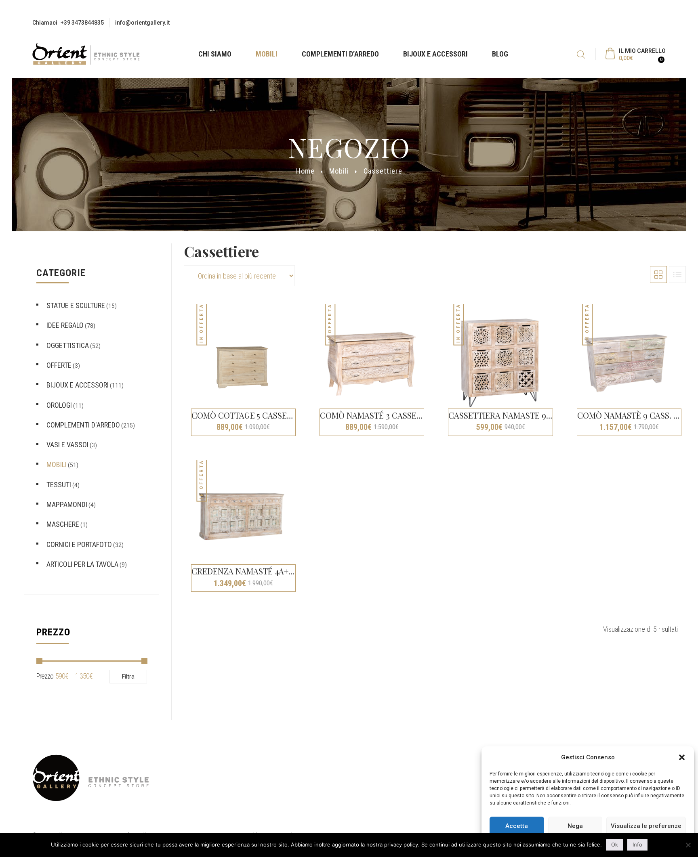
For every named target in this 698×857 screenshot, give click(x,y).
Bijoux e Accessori (435, 54)
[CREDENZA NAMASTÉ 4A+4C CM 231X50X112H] (242, 518)
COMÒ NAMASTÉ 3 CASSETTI (374, 415)
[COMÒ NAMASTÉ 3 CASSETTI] (370, 362)
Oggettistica (67, 345)
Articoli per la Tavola (82, 564)
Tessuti (58, 484)
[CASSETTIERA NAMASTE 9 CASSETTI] (499, 362)
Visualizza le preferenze (646, 826)
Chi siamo (214, 54)
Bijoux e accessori (77, 385)
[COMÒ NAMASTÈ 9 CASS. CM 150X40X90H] (628, 362)
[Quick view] (302, 313)
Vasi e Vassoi (67, 444)
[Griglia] (658, 274)
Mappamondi (66, 504)
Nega (575, 826)
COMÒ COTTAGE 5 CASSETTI (245, 415)
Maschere (62, 524)
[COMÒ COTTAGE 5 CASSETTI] (242, 362)
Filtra (128, 676)
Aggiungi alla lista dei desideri (302, 327)
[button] (682, 757)
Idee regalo (65, 325)
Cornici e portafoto (79, 544)
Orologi (59, 405)
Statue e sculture (75, 305)
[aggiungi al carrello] (302, 438)
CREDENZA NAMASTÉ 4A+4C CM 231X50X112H (275, 571)
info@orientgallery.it (142, 22)
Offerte (58, 365)
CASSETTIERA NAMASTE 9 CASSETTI (516, 415)
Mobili (267, 54)
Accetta (516, 826)
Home (305, 171)
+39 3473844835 (82, 22)
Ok (614, 844)
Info (637, 844)
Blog (500, 54)
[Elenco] (677, 274)
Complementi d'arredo (83, 425)
